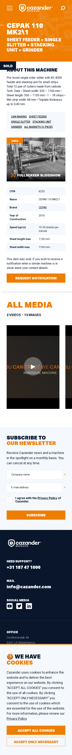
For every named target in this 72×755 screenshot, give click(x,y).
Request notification (36, 278)
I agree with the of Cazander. (38, 500)
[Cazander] (36, 8)
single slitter (20, 121)
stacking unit (41, 121)
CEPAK (43, 207)
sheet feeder (38, 116)
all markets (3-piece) (38, 126)
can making (19, 116)
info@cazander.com (29, 586)
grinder (16, 126)
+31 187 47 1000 (23, 567)
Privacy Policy (47, 498)
